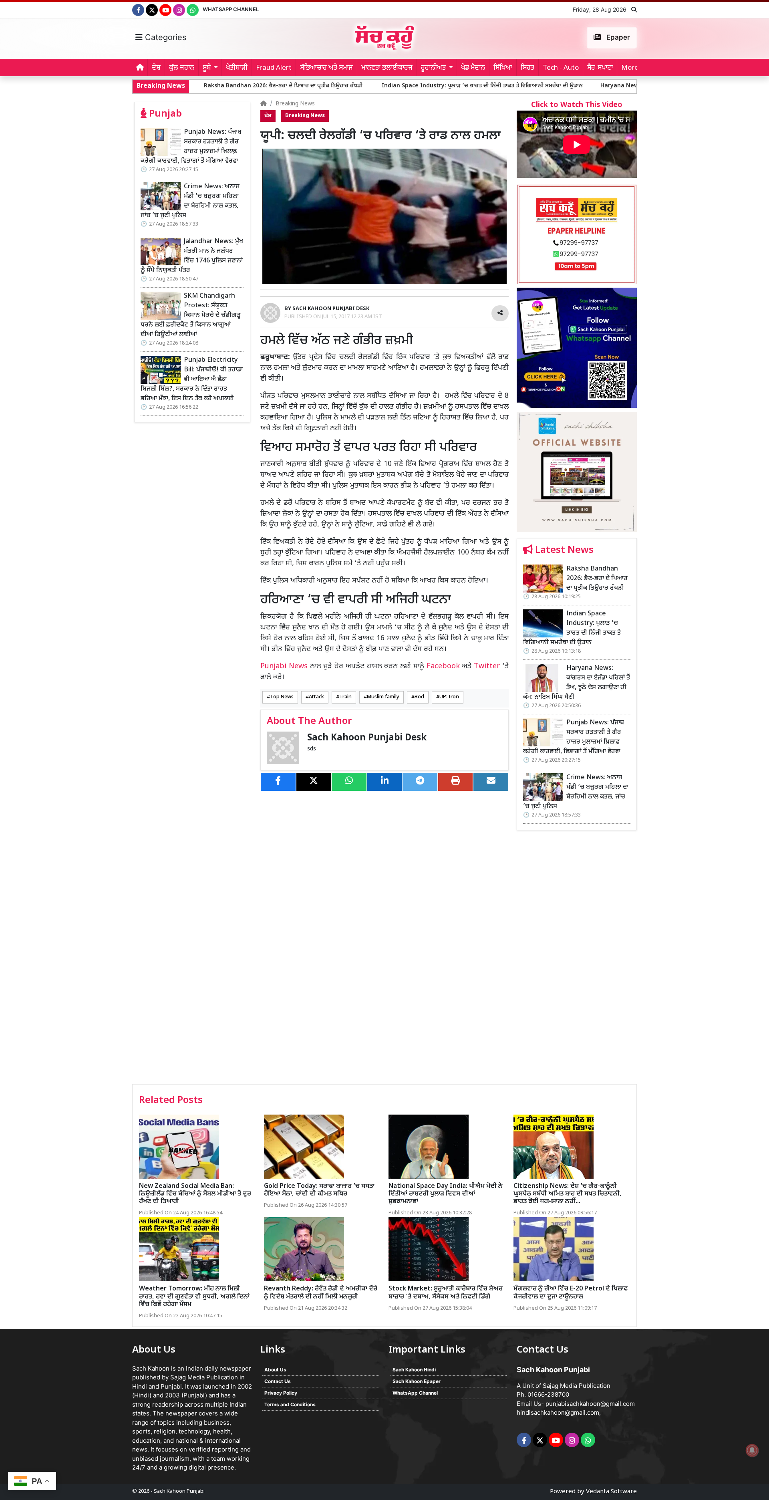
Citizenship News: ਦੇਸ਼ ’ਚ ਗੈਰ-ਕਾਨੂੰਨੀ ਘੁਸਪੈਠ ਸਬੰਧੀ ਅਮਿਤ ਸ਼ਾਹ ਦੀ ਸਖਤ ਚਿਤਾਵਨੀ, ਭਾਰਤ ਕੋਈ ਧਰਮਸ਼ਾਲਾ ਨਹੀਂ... (567, 1194)
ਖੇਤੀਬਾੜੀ (237, 68)
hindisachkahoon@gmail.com (558, 1412)
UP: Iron (449, 697)
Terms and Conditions (290, 1404)
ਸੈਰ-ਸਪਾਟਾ (600, 68)
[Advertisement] (577, 960)
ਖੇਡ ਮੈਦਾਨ (473, 68)
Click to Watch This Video (576, 105)
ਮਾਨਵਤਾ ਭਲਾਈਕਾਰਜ (387, 68)
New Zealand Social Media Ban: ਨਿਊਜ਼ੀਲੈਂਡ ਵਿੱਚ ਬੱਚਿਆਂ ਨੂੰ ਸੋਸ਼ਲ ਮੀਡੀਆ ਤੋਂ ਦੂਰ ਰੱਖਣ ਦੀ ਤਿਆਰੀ (195, 1194)
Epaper (617, 37)
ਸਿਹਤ (527, 68)
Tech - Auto (561, 68)
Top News (282, 697)
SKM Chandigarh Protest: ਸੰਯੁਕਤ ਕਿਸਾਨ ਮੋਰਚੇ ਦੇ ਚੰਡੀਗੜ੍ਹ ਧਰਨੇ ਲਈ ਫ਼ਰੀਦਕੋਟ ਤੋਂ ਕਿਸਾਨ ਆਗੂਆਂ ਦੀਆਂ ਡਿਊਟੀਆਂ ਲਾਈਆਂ (191, 315)
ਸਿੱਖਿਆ (502, 68)
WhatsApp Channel (231, 9)
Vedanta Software (611, 1492)
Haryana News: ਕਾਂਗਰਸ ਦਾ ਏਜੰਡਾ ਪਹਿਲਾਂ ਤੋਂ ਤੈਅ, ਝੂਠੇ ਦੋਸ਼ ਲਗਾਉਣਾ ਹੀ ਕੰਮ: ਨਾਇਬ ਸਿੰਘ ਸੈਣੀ (619, 86)
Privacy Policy (280, 1393)
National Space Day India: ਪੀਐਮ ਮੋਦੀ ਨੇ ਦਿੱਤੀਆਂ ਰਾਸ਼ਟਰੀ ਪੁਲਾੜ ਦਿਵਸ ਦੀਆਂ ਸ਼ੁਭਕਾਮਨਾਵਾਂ (446, 1194)
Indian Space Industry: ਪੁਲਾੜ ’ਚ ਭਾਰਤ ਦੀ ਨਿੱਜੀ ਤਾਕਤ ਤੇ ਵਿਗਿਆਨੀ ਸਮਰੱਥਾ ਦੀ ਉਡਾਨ (396, 86)
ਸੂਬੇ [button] (207, 68)
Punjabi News (284, 666)
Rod (419, 697)
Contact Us (277, 1381)
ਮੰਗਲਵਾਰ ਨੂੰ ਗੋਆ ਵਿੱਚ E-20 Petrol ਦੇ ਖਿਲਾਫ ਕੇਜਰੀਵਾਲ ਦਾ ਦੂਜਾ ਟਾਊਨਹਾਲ (570, 1293)
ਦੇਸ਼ (156, 68)
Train (345, 697)
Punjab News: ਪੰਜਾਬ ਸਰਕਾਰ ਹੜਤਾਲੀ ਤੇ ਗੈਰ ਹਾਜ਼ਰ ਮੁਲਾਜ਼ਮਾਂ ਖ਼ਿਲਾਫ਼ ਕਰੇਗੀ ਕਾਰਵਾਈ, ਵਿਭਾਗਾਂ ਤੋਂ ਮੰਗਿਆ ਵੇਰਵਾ (191, 146)
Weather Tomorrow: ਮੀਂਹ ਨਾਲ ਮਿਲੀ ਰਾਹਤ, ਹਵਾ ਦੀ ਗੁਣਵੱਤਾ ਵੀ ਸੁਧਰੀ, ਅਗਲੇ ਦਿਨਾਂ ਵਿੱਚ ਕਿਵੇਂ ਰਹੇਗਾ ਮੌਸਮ (194, 1296)
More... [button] (632, 68)
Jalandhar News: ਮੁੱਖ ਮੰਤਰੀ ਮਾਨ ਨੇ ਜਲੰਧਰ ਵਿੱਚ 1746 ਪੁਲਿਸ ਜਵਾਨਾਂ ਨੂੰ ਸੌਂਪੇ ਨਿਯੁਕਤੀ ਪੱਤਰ (192, 256)
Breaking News (295, 104)
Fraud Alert (274, 68)
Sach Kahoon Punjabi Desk (367, 738)
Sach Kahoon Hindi (414, 1370)
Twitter (487, 666)
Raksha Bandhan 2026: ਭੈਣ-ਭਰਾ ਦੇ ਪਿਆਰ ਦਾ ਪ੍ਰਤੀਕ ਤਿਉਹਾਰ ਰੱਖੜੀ (199, 86)
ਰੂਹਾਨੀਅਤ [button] (433, 68)
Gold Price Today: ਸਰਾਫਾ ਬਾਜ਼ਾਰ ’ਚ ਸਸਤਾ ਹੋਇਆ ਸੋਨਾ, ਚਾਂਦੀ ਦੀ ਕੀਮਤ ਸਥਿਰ (319, 1190)
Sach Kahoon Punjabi (179, 1491)
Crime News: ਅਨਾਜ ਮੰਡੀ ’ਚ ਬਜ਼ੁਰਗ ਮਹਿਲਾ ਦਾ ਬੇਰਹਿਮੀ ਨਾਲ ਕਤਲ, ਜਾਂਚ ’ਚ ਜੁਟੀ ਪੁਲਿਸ (190, 201)
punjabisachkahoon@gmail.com (590, 1403)
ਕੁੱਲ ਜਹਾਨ (181, 68)
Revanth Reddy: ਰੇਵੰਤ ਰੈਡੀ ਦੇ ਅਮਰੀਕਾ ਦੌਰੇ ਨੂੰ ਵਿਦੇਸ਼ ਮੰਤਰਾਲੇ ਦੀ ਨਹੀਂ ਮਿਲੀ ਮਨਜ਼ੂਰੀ (320, 1293)
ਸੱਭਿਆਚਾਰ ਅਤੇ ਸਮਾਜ (326, 68)
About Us (275, 1370)
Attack (316, 697)
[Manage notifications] (752, 1450)
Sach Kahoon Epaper (417, 1381)
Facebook (443, 666)
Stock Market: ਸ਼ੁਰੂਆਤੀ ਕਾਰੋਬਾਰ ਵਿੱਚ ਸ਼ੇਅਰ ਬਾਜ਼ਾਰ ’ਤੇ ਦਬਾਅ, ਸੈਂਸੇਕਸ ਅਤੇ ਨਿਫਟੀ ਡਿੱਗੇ (446, 1293)
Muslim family (383, 697)
